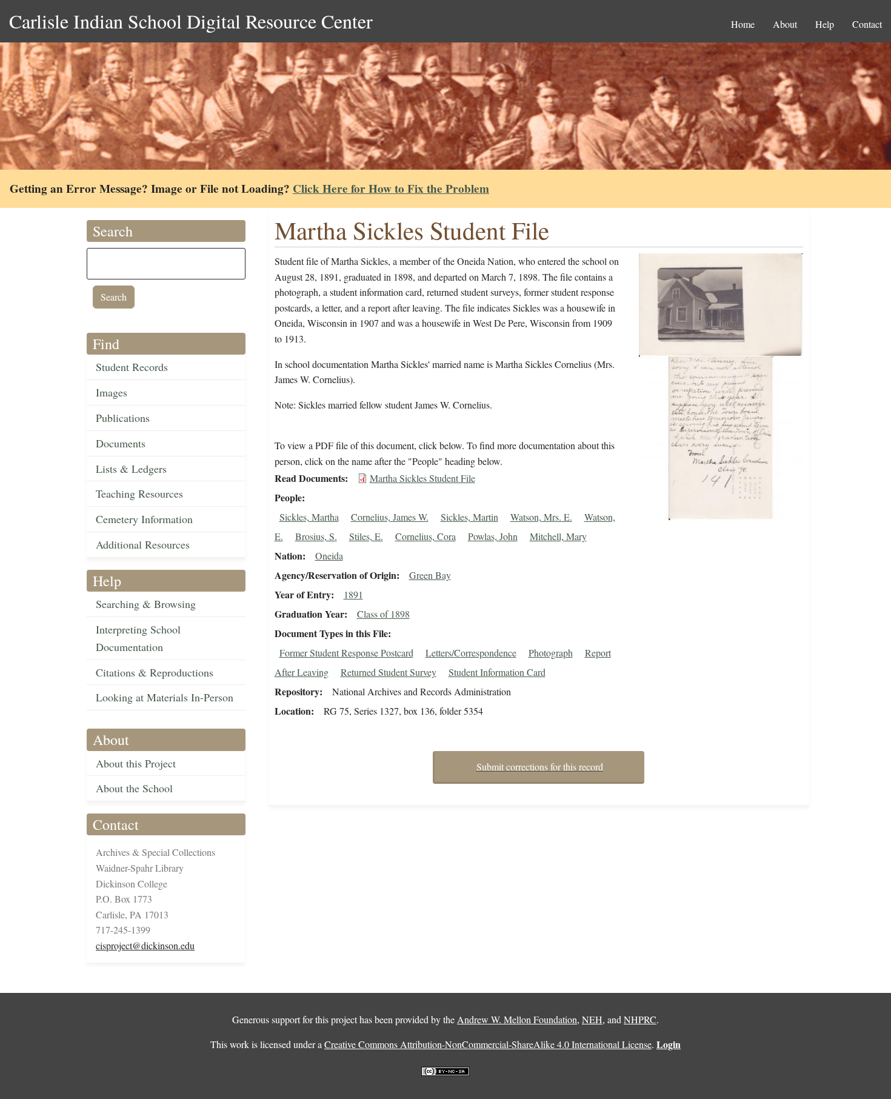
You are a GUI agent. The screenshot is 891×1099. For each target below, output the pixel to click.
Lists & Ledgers (131, 468)
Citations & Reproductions (154, 672)
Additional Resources (143, 544)
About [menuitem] (785, 24)
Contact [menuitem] (867, 24)
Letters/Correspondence (470, 652)
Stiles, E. (366, 536)
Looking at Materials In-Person (164, 697)
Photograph (551, 652)
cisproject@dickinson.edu (145, 945)
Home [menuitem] (743, 24)
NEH (592, 1019)
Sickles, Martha (309, 516)
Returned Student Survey (388, 672)
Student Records (132, 366)
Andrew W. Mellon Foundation (517, 1019)
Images (111, 392)
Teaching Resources (139, 493)
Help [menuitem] (824, 24)
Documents (120, 443)
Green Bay (430, 575)
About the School (134, 788)
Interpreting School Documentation (138, 638)
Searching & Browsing (146, 603)
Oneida (329, 555)
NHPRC (640, 1019)
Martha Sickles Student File (422, 478)
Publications (123, 417)
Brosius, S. (316, 536)
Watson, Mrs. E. (541, 516)
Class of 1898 (383, 613)
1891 (353, 594)
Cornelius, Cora (425, 536)
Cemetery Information (144, 519)
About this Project (136, 763)
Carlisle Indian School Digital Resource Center (191, 21)
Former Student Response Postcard (346, 652)
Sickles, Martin (469, 516)
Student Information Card (497, 672)
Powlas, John (493, 536)
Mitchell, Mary (558, 536)
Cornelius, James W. (390, 516)
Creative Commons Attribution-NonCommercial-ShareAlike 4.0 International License (488, 1044)
